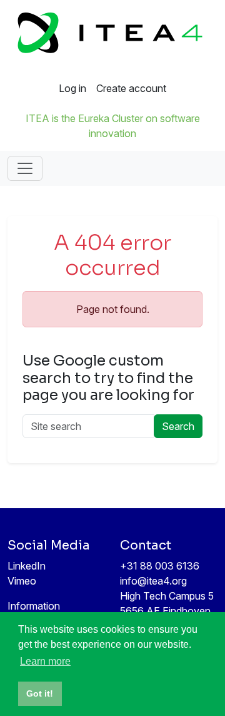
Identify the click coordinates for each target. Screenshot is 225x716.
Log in (72, 88)
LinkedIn (27, 566)
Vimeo (22, 581)
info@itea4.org (153, 581)
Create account (131, 88)
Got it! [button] (39, 693)
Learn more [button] (45, 661)
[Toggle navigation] (25, 168)
